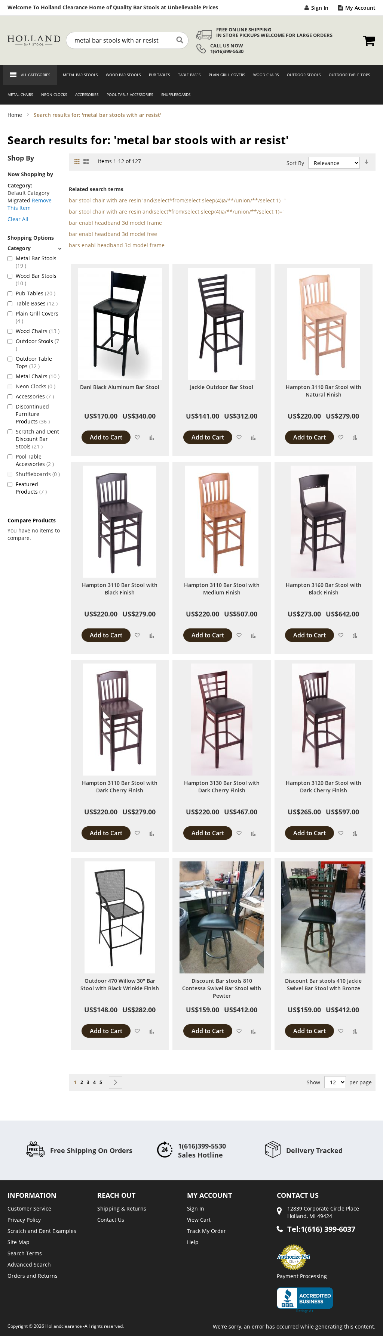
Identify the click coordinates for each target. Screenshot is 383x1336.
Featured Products (37, 488)
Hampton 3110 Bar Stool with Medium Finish (222, 588)
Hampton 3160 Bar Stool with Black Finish (323, 588)
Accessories (35, 396)
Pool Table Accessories (38, 460)
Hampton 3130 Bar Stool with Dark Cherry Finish (222, 786)
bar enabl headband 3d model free (113, 233)
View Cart (199, 1219)
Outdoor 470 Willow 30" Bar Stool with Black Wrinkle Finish (119, 984)
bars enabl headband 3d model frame (117, 245)
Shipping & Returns (121, 1208)
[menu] (191, 85)
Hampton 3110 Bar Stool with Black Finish (119, 588)
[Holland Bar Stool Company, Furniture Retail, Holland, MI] (305, 1300)
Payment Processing (302, 1276)
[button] (137, 437)
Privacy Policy (24, 1219)
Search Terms (24, 1253)
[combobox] (127, 40)
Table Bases (37, 303)
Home (15, 114)
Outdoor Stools (38, 341)
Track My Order (206, 1230)
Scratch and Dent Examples (41, 1230)
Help (193, 1242)
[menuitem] (78, 75)
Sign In (319, 7)
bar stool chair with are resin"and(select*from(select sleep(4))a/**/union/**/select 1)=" (177, 200)
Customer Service (29, 1208)
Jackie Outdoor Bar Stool (221, 387)
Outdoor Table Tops (34, 362)
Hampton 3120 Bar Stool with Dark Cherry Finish (323, 786)
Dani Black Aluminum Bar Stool (119, 387)
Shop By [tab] (20, 157)
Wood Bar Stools (36, 279)
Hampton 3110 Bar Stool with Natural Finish (323, 390)
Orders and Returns (32, 1275)
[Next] (115, 1082)
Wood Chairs (37, 331)
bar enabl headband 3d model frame (115, 222)
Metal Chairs (37, 376)
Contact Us (110, 1219)
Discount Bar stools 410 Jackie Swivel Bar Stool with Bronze (323, 984)
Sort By (295, 163)
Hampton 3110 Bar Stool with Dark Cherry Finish (119, 786)
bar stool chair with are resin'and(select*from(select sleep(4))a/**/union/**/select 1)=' (176, 211)
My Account (360, 7)
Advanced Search (29, 1264)
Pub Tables (35, 293)
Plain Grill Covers (37, 317)
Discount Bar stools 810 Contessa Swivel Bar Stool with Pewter (221, 988)
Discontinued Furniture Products (38, 414)
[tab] (34, 248)
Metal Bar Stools (36, 262)
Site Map (18, 1242)
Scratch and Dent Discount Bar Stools (37, 439)
